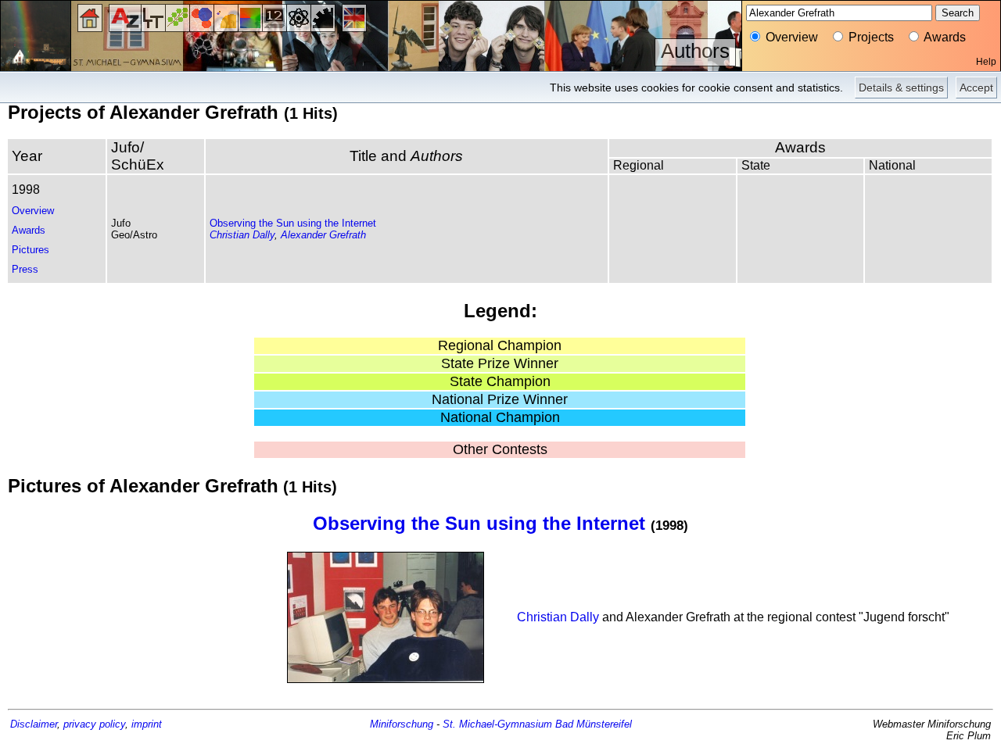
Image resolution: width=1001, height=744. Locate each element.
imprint (146, 724)
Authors (695, 51)
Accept (976, 87)
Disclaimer (33, 724)
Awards (28, 230)
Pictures (30, 250)
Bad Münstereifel (593, 724)
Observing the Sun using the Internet (293, 223)
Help (986, 61)
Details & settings (901, 87)
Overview (33, 210)
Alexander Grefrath (323, 235)
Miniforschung (401, 724)
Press (25, 269)
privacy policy (94, 724)
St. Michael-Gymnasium (497, 724)
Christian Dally (242, 235)
